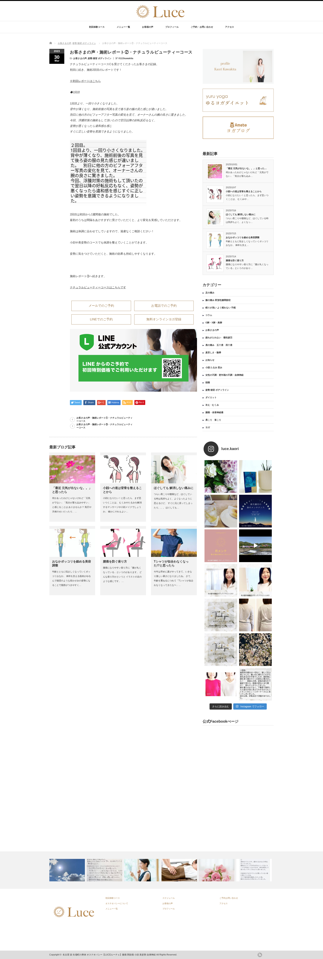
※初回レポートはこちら (85, 81)
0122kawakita (126, 58)
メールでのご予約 (101, 305)
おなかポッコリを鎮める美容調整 (242, 237)
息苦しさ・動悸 (213, 352)
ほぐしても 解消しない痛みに (173, 488)
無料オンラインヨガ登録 (163, 319)
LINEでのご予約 (101, 319)
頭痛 (207, 382)
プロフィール (172, 27)
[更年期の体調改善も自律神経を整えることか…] (67, 870)
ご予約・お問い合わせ (202, 27)
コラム (208, 315)
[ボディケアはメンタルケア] (180, 870)
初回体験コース (97, 27)
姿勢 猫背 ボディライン (84, 43)
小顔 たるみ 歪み (213, 367)
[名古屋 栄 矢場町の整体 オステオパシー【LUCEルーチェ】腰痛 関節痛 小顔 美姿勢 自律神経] (159, 18)
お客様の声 (147, 27)
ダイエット (211, 397)
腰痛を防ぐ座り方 (115, 561)
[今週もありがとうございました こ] (220, 580)
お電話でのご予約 (164, 305)
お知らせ (209, 360)
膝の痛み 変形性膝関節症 (218, 300)
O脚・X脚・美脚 (213, 322)
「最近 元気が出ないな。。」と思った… (246, 168)
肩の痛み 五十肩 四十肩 (218, 345)
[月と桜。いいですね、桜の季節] (255, 649)
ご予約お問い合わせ (228, 898)
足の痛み (209, 292)
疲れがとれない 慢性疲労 (218, 337)
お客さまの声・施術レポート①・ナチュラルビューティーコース (104, 419)
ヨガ (207, 427)
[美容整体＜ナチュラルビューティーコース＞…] (217, 870)
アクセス (229, 27)
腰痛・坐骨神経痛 (214, 412)
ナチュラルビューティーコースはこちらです (98, 287)
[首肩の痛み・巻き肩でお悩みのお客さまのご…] (105, 870)
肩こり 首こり (213, 420)
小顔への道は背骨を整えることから (244, 191)
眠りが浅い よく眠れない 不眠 (220, 307)
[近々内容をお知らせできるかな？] (220, 545)
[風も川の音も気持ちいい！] (255, 545)
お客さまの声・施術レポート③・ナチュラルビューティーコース (104, 426)
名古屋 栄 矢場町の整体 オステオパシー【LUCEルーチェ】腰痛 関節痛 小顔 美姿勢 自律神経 (109, 954)
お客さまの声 (64, 43)
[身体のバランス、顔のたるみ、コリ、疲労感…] (254, 870)
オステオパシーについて (116, 903)
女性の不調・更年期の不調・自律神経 (224, 375)
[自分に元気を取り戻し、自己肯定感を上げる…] (142, 870)
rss (260, 955)
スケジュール (168, 898)
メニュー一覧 (123, 27)
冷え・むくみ (212, 405)
